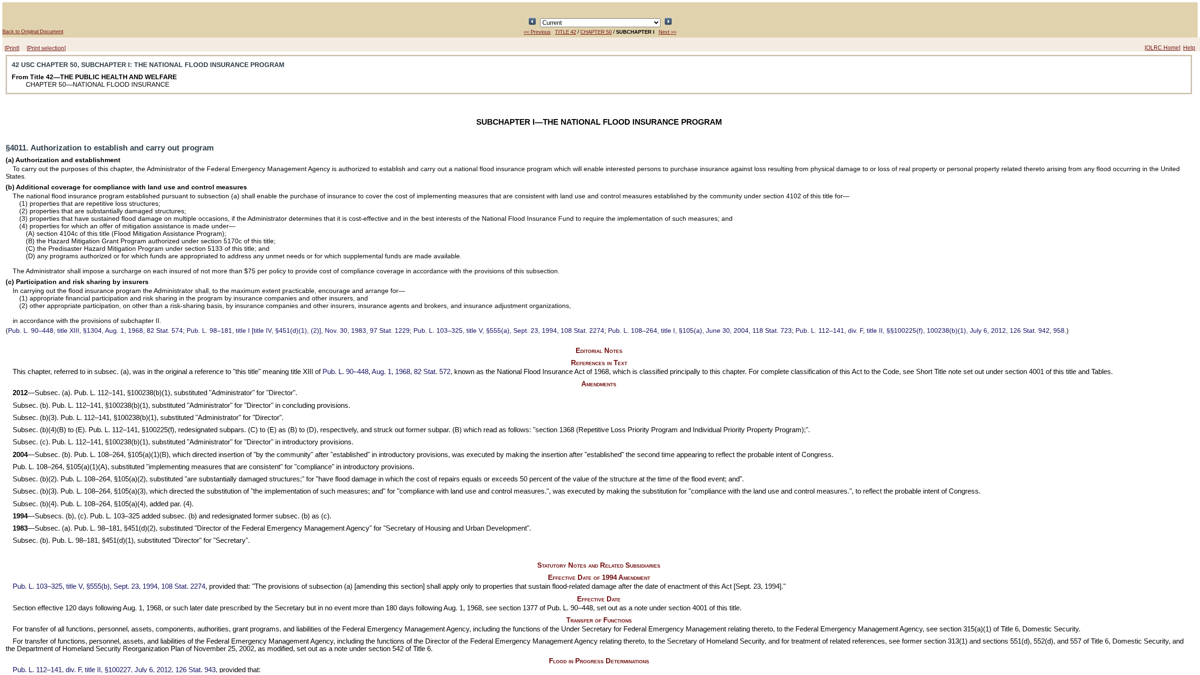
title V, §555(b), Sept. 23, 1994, (109, 586)
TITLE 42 (565, 32)
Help (1189, 48)
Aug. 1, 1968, (386, 371)
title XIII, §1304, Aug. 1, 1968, (95, 330)
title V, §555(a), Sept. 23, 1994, (508, 330)
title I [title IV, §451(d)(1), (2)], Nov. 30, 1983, (298, 330)
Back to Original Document (32, 31)
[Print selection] (46, 48)
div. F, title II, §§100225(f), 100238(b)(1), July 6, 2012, (922, 330)
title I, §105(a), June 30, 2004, (700, 330)
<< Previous (537, 32)
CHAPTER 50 (596, 32)
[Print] (12, 48)
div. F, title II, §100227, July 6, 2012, (114, 670)
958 (1059, 330)
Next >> (667, 32)
